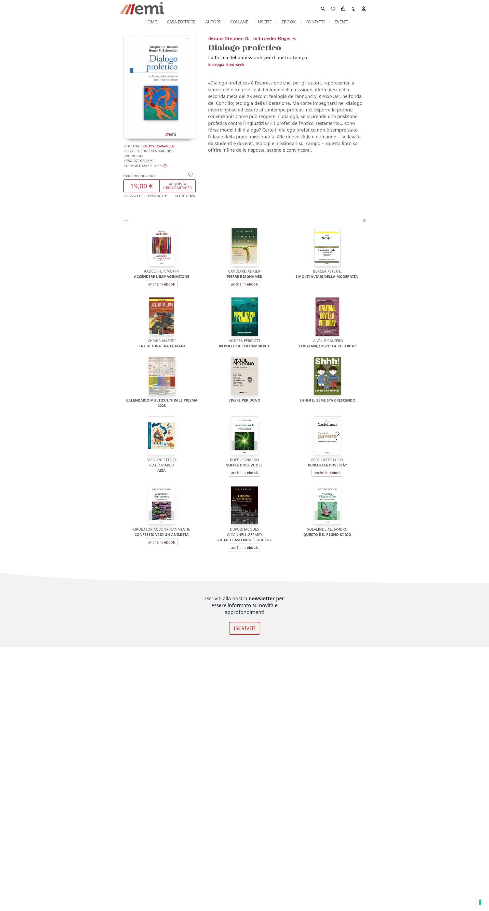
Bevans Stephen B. (228, 38)
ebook (289, 22)
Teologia (217, 64)
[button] (145, 165)
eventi (341, 22)
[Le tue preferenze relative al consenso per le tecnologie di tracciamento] (480, 902)
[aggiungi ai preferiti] (191, 174)
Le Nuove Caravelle (157, 146)
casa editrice (181, 22)
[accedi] (364, 8)
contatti (315, 22)
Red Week (236, 64)
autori (212, 22)
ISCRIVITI (245, 628)
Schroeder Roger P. (274, 38)
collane (239, 22)
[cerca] (323, 8)
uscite (265, 22)
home (150, 22)
